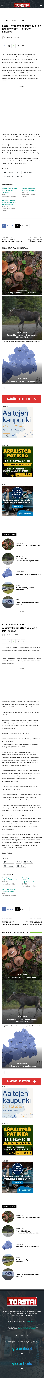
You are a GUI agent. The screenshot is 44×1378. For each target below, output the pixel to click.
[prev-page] (3, 388)
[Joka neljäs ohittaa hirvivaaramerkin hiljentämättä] (22, 318)
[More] (27, 226)
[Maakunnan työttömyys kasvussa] (22, 362)
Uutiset (21, 20)
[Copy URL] (18, 46)
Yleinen (18, 585)
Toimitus (9, 37)
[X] (9, 46)
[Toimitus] (3, 37)
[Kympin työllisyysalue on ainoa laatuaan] (8, 602)
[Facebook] (4, 46)
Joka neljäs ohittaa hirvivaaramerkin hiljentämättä (22, 336)
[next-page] (6, 388)
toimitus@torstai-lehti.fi (28, 1327)
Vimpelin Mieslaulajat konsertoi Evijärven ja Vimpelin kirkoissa (9, 202)
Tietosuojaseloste (31, 1321)
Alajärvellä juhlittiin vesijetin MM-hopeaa (35, 240)
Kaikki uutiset (13, 20)
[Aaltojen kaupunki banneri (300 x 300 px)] (17, 437)
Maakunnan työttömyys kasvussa (22, 381)
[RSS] (27, 1336)
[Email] (23, 46)
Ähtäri (18, 599)
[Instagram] (22, 1336)
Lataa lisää (21, 611)
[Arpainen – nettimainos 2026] (17, 477)
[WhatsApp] (13, 46)
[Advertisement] (22, 109)
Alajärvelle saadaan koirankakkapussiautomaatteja (12, 240)
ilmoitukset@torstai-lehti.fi (26, 1328)
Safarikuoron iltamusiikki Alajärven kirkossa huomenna (9, 190)
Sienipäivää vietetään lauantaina (22, 293)
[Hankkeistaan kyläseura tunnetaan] (8, 588)
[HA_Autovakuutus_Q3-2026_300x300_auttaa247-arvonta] (17, 516)
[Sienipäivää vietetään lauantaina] (22, 273)
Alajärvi (5, 20)
